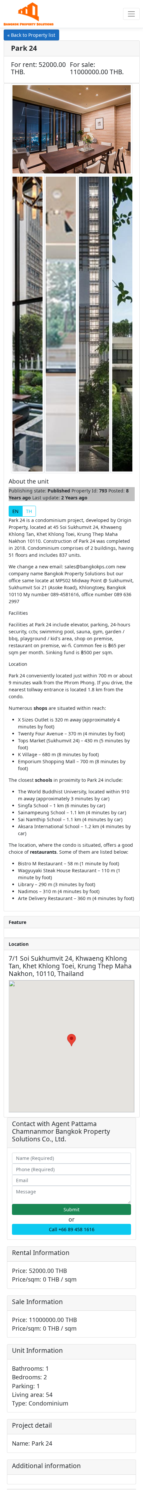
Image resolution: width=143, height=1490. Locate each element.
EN (15, 511)
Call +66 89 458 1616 (71, 1229)
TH (29, 511)
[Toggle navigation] (131, 14)
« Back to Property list (31, 35)
